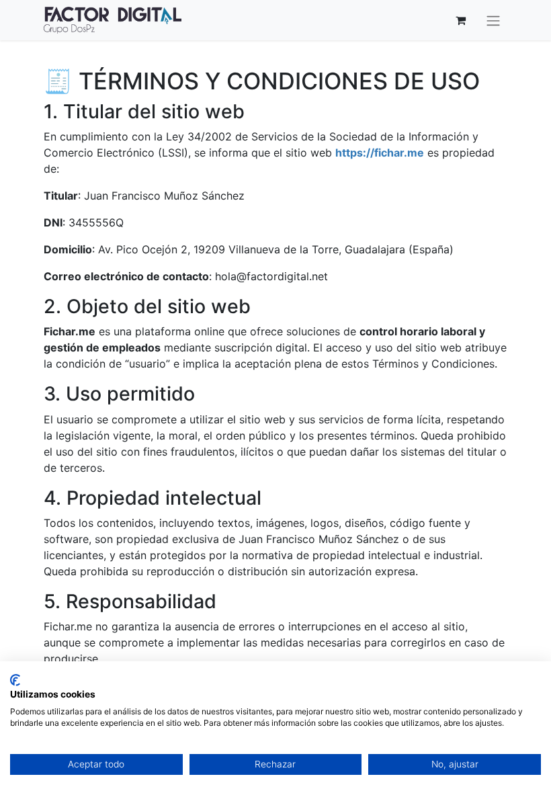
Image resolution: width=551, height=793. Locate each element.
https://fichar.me (379, 152)
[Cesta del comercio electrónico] (460, 20)
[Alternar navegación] (493, 20)
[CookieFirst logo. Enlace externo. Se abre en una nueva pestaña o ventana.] (15, 680)
